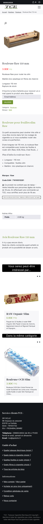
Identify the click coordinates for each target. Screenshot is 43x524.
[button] (5, 23)
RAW (10, 110)
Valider (7, 102)
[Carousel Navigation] (21, 276)
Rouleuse (13, 107)
